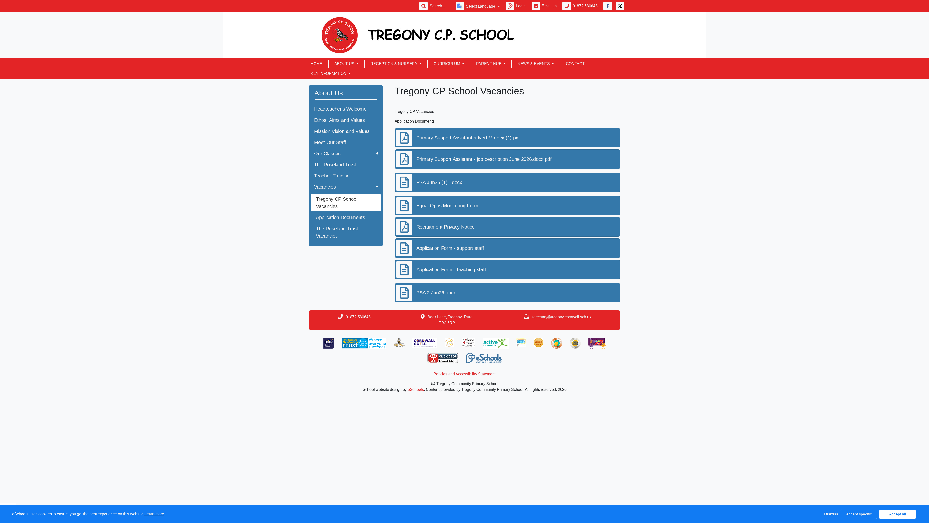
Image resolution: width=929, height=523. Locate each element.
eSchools (416, 389)
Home (316, 64)
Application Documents (340, 217)
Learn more (154, 514)
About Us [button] (344, 64)
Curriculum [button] (447, 64)
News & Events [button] (534, 64)
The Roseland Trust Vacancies (337, 232)
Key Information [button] (329, 73)
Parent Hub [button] (489, 64)
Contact (575, 64)
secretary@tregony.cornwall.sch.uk (561, 317)
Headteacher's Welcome (340, 109)
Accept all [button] (897, 514)
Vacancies (325, 187)
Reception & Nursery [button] (394, 64)
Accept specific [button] (859, 514)
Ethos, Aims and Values (339, 120)
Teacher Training (332, 175)
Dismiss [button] (831, 514)
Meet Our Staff (330, 142)
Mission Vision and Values (342, 131)
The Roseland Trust (335, 164)
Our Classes (327, 153)
